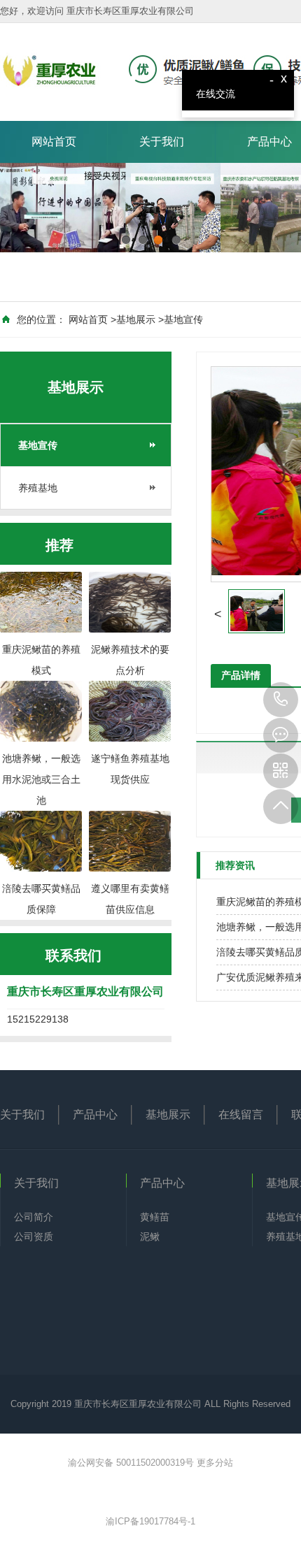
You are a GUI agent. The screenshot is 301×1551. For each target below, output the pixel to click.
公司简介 (33, 1216)
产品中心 (95, 1114)
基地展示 (135, 319)
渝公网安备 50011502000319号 (132, 1462)
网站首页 (53, 141)
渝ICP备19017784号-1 (150, 1521)
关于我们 (161, 141)
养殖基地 (37, 487)
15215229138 (280, 699)
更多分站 (215, 1462)
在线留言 (240, 1114)
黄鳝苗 (154, 1216)
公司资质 (33, 1236)
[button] (218, 614)
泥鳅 (150, 1236)
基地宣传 (183, 319)
